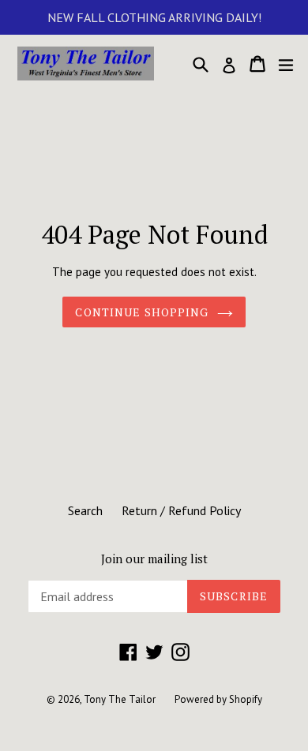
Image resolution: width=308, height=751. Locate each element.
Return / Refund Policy (181, 510)
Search (85, 510)
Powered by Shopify (218, 699)
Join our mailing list (154, 558)
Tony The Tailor (120, 699)
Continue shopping (141, 312)
